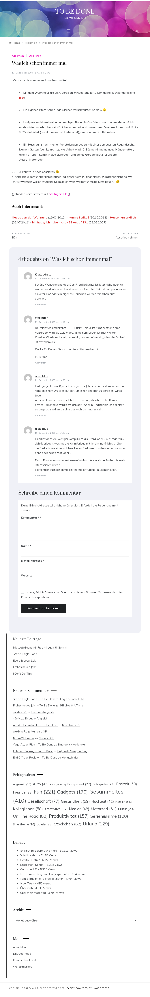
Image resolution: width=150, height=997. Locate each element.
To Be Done (75, 12)
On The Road (30, 816)
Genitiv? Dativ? (30, 860)
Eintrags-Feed (22, 953)
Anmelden (19, 947)
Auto (41, 784)
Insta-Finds (123, 801)
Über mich (26, 888)
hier (21, 97)
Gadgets (72, 792)
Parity (71, 988)
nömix (16, 718)
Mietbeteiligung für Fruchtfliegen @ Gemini (40, 647)
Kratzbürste (43, 274)
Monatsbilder (70, 757)
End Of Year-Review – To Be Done (35, 757)
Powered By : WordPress (92, 988)
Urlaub (96, 824)
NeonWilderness (23, 738)
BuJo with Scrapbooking (72, 751)
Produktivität (69, 816)
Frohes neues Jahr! (24, 667)
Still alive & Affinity (71, 705)
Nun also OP (39, 731)
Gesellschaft (43, 801)
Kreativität (56, 809)
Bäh (14, 237)
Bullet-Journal (58, 784)
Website (26, 575)
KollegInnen (28, 808)
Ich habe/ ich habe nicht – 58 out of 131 (60, 222)
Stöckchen (35, 55)
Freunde (22, 792)
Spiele (44, 824)
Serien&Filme (109, 816)
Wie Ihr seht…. (29, 855)
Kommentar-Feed (24, 960)
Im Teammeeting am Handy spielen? (43, 874)
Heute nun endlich (123, 217)
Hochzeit (102, 801)
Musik (126, 809)
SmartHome (24, 824)
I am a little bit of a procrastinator (41, 878)
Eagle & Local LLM (25, 660)
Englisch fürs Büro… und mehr (38, 850)
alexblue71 (44, 72)
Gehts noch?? (29, 869)
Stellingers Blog (59, 194)
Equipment (79, 784)
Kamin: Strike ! (78, 217)
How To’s (26, 883)
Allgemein (18, 55)
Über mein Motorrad (33, 893)
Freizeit (126, 783)
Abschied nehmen (127, 237)
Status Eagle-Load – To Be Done (34, 699)
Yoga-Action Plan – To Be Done (33, 744)
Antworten (40, 304)
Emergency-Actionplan (72, 744)
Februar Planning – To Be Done (33, 751)
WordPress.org (22, 966)
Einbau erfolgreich (42, 712)
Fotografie (104, 784)
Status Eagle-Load (25, 654)
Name (26, 546)
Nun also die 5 (71, 725)
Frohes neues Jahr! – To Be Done (34, 705)
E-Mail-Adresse (32, 560)
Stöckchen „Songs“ (32, 864)
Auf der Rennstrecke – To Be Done (35, 725)
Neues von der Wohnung (29, 217)
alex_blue (41, 376)
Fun (44, 792)
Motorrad (104, 808)
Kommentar (30, 517)
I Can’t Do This (22, 673)
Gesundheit (75, 801)
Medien (79, 809)
